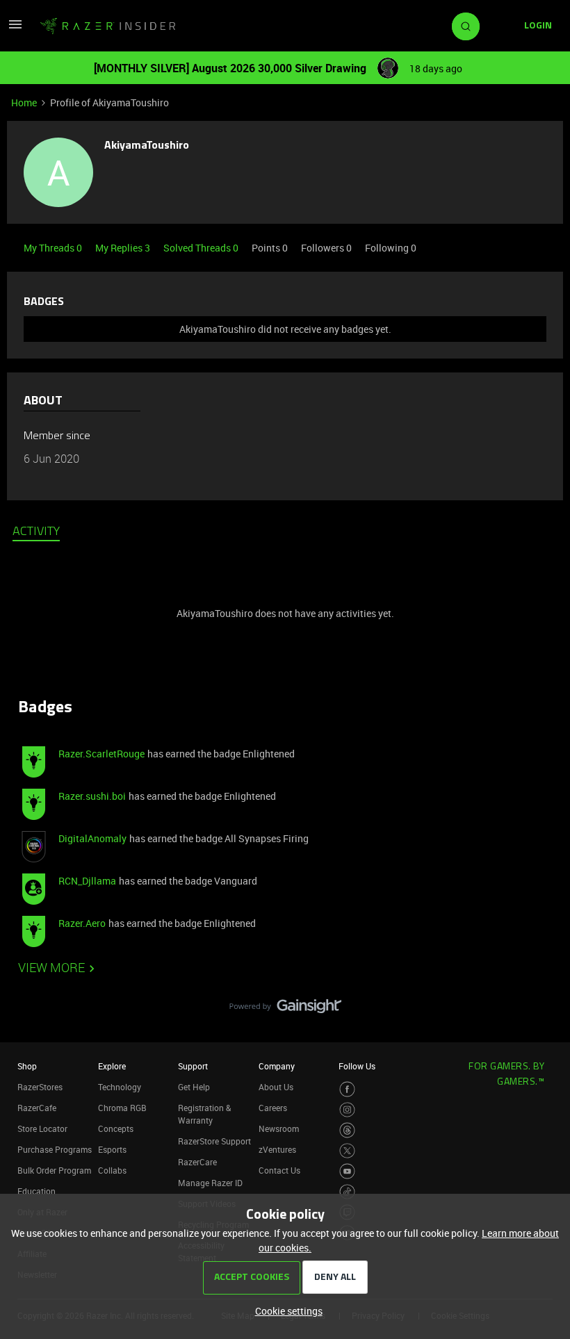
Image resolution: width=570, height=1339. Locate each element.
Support (193, 1065)
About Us (276, 1086)
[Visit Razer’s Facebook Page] (347, 1089)
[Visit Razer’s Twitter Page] (347, 1151)
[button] (15, 28)
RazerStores (40, 1086)
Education (36, 1191)
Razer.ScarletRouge (101, 753)
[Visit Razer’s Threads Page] (347, 1130)
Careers (273, 1107)
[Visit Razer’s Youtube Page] (347, 1171)
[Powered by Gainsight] (285, 1009)
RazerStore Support (214, 1141)
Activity (36, 532)
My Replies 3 (123, 247)
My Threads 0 (54, 247)
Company (277, 1065)
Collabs (112, 1170)
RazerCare (197, 1161)
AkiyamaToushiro (146, 145)
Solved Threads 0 (202, 247)
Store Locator (42, 1128)
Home (24, 102)
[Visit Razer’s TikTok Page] (347, 1192)
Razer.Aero (82, 923)
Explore (112, 1065)
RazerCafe (36, 1107)
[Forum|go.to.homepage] (108, 26)
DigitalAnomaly (92, 838)
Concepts (115, 1128)
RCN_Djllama (87, 880)
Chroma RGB (122, 1107)
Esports (112, 1149)
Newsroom (279, 1128)
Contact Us (279, 1170)
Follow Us (357, 1065)
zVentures (277, 1149)
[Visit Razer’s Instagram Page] (347, 1110)
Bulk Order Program (54, 1170)
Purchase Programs (54, 1149)
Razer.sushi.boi (92, 796)
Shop (27, 1065)
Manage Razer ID (210, 1182)
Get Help (194, 1086)
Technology (119, 1086)
